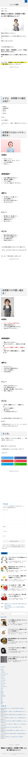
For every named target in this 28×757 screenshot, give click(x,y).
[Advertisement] (14, 77)
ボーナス (2, 684)
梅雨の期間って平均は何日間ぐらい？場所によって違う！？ (13, 730)
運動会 (3, 452)
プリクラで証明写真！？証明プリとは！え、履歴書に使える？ (13, 717)
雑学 (6, 452)
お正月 (2, 669)
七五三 (2, 688)
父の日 (2, 694)
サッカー (2, 676)
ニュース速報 (14, 4)
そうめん (2, 670)
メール (5, 531)
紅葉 (1, 699)
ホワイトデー (3, 683)
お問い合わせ (11, 744)
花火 (1, 700)
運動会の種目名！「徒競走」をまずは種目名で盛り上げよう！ (13, 711)
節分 (1, 697)
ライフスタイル (4, 686)
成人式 (2, 691)
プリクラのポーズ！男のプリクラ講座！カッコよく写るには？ (13, 724)
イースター (3, 672)
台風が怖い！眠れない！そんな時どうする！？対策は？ (12, 736)
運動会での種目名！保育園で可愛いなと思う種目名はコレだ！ (13, 714)
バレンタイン (3, 680)
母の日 (2, 692)
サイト (4, 536)
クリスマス (3, 675)
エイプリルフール (4, 673)
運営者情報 (17, 744)
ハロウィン (3, 678)
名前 (4, 526)
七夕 (1, 689)
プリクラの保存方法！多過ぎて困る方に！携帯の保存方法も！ (13, 733)
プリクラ (2, 681)
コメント (5, 509)
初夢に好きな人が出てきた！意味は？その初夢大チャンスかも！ (14, 720)
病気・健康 (3, 695)
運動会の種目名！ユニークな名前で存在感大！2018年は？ (13, 708)
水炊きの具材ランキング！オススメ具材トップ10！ (11, 727)
